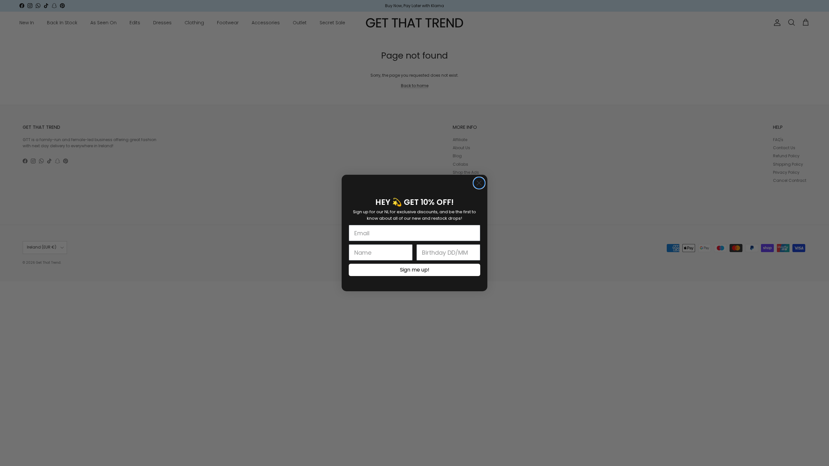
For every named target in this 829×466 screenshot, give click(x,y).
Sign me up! (414, 269)
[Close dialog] (479, 183)
